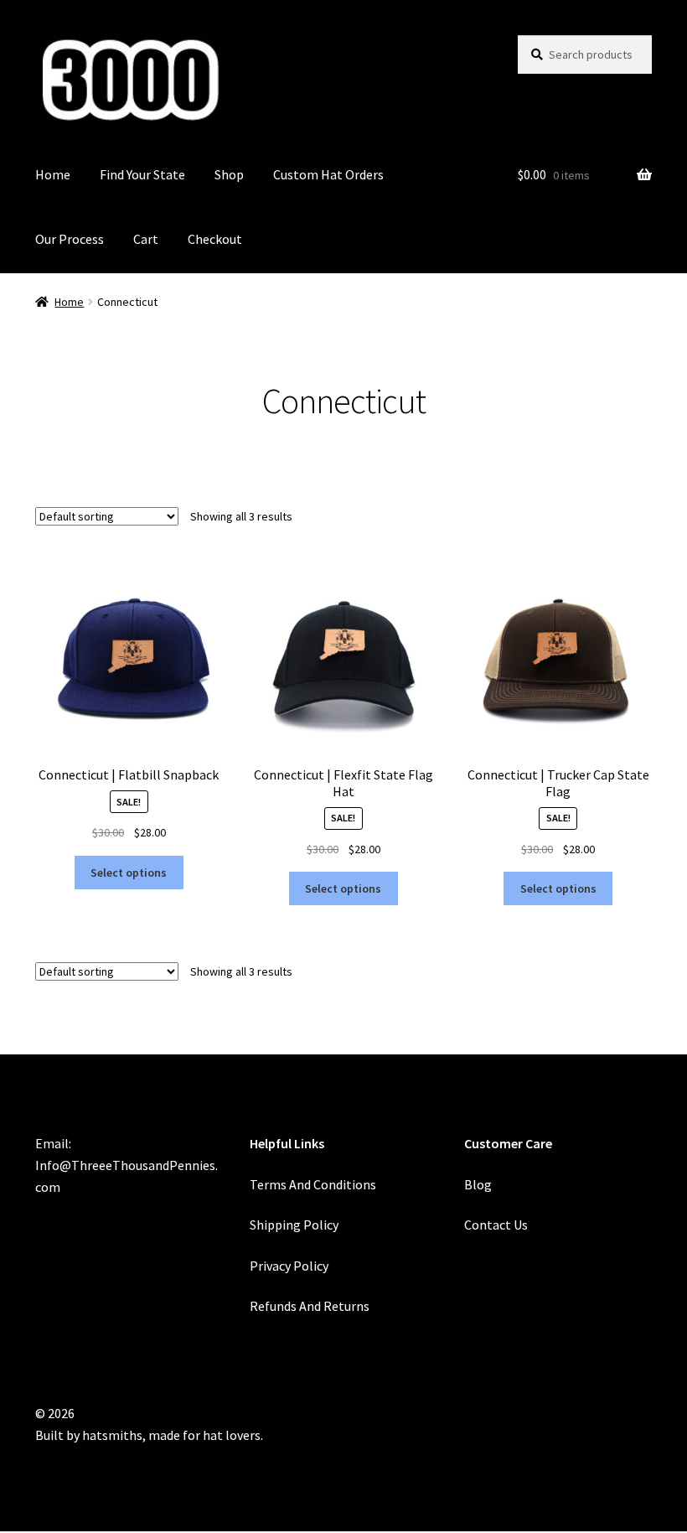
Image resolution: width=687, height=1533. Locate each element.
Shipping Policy (294, 1224)
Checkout (215, 238)
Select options (128, 872)
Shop (229, 174)
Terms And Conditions (313, 1184)
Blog (478, 1184)
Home (52, 174)
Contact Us (496, 1224)
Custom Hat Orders (328, 174)
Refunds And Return (307, 1305)
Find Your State (142, 174)
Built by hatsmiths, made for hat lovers (148, 1435)
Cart (145, 238)
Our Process (69, 238)
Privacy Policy (289, 1265)
